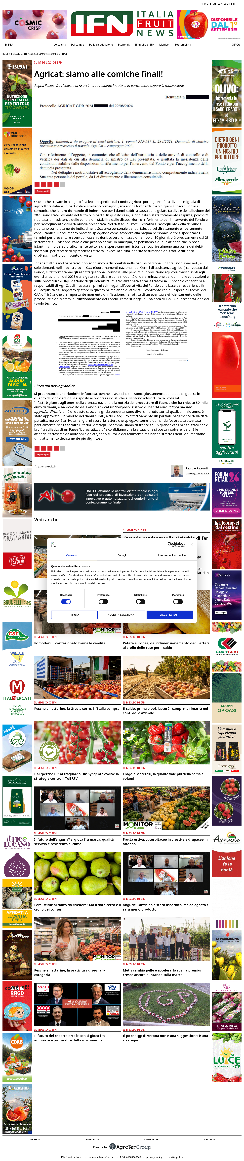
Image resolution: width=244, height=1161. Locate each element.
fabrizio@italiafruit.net (198, 473)
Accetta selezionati (122, 614)
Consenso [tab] (72, 555)
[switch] (103, 601)
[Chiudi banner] (192, 544)
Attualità (60, 44)
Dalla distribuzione (101, 44)
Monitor (164, 44)
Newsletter (151, 1139)
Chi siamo (35, 1139)
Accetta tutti (169, 614)
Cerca (236, 44)
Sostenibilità (183, 44)
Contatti (209, 1139)
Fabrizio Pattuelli (197, 468)
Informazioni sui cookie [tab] (171, 555)
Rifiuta (74, 614)
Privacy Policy (154, 1157)
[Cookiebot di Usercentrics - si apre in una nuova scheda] (170, 544)
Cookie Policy (175, 1157)
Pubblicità (92, 1139)
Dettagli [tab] (122, 555)
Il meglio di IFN (144, 44)
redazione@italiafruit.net (101, 1157)
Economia (124, 44)
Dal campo (77, 44)
